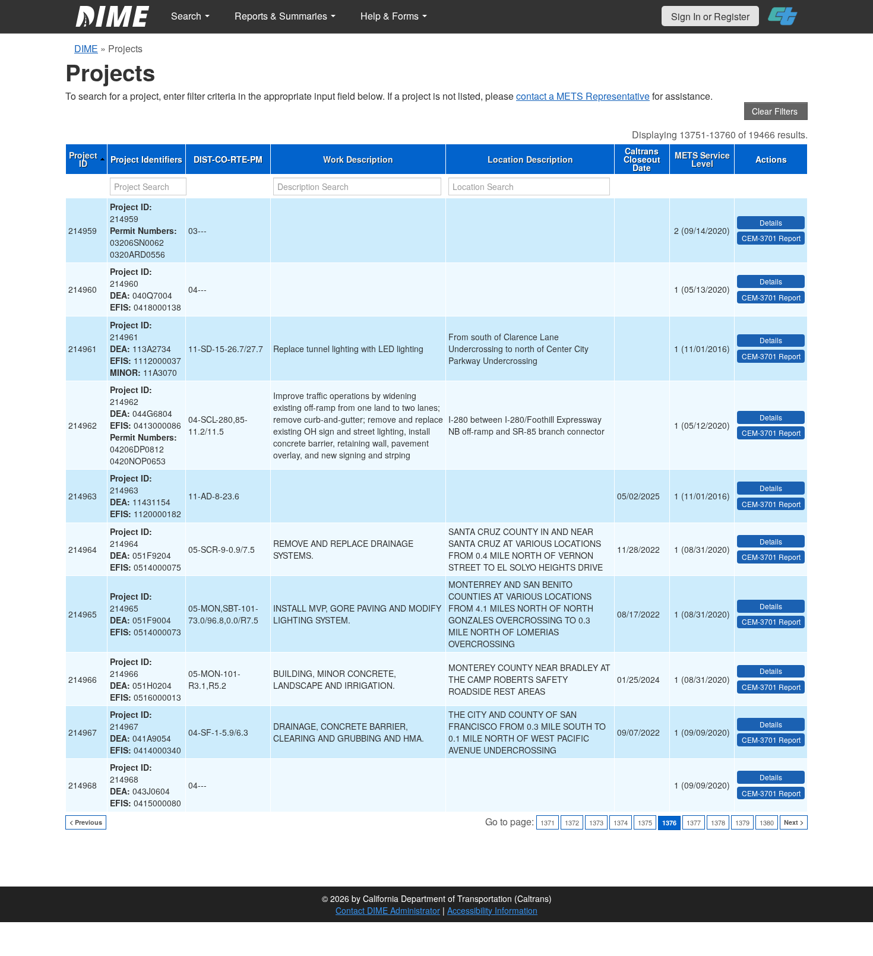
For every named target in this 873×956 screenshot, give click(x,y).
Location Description (530, 159)
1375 (645, 822)
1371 (547, 822)
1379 (742, 822)
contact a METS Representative (583, 96)
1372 (572, 822)
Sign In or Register (710, 16)
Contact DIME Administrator (388, 910)
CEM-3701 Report (771, 238)
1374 (620, 822)
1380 (767, 822)
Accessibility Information (492, 910)
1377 (694, 822)
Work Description (358, 159)
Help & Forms (390, 16)
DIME (86, 48)
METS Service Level (702, 159)
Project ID (83, 159)
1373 (596, 822)
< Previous (85, 822)
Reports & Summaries (282, 16)
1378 (718, 822)
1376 (669, 822)
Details (771, 222)
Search (187, 16)
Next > (794, 822)
